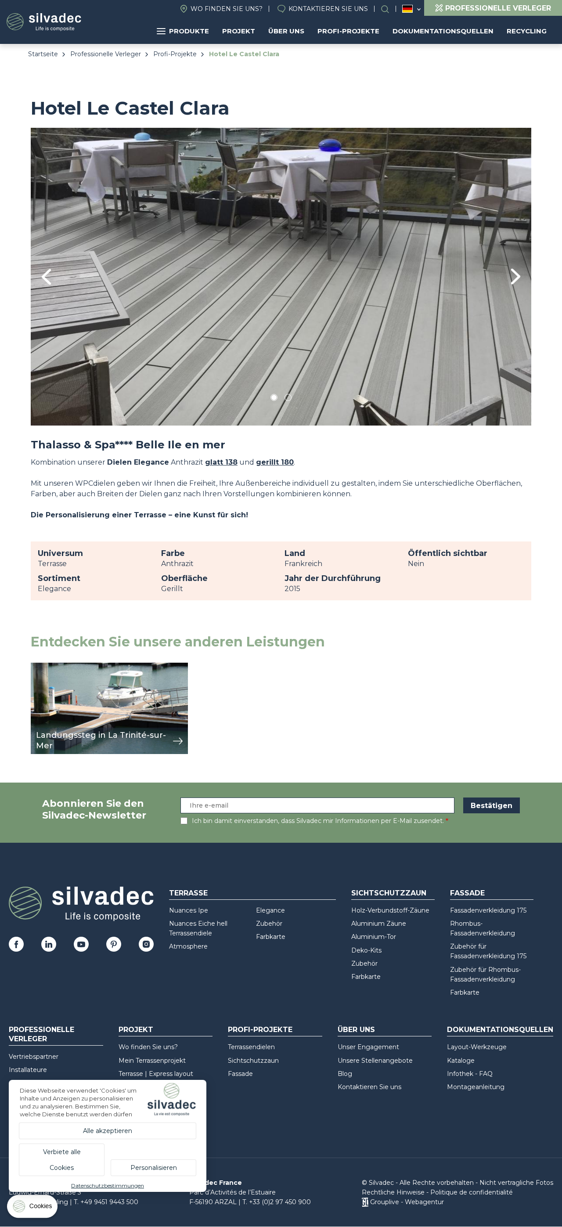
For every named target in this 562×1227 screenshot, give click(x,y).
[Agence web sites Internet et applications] (365, 1202)
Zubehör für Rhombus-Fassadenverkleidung (485, 974)
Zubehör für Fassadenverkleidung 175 (488, 951)
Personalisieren (153, 1168)
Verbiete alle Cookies (62, 1160)
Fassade (467, 893)
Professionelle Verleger (105, 54)
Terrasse (188, 893)
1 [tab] (274, 399)
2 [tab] (288, 399)
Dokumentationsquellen (443, 31)
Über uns (286, 31)
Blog (345, 1074)
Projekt (238, 31)
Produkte (189, 31)
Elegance (270, 910)
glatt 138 (221, 462)
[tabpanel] (281, 276)
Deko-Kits (366, 950)
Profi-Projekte (348, 31)
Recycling (527, 31)
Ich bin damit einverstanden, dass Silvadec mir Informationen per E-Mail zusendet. (318, 821)
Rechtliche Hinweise (393, 1192)
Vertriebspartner (33, 1057)
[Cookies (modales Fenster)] (33, 1208)
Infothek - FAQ (470, 1074)
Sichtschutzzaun (388, 893)
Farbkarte (270, 937)
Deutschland (407, 9)
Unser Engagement (368, 1047)
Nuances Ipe (188, 910)
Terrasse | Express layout (156, 1074)
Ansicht (44, 667)
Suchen (389, 9)
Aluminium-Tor (373, 937)
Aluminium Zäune (378, 923)
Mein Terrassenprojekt (152, 1061)
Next (516, 276)
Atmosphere (188, 946)
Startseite (43, 54)
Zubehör (269, 923)
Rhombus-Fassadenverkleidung (482, 928)
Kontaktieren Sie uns (328, 9)
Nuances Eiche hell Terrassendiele (198, 928)
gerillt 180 (275, 462)
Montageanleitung (475, 1087)
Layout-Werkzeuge (477, 1047)
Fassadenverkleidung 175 (488, 910)
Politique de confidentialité (471, 1192)
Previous (46, 277)
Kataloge (461, 1061)
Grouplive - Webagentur (407, 1202)
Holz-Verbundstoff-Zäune (390, 910)
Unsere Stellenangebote (375, 1061)
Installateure (28, 1070)
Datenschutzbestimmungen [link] (107, 1185)
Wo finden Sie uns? (227, 9)
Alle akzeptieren (107, 1131)
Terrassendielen (251, 1047)
